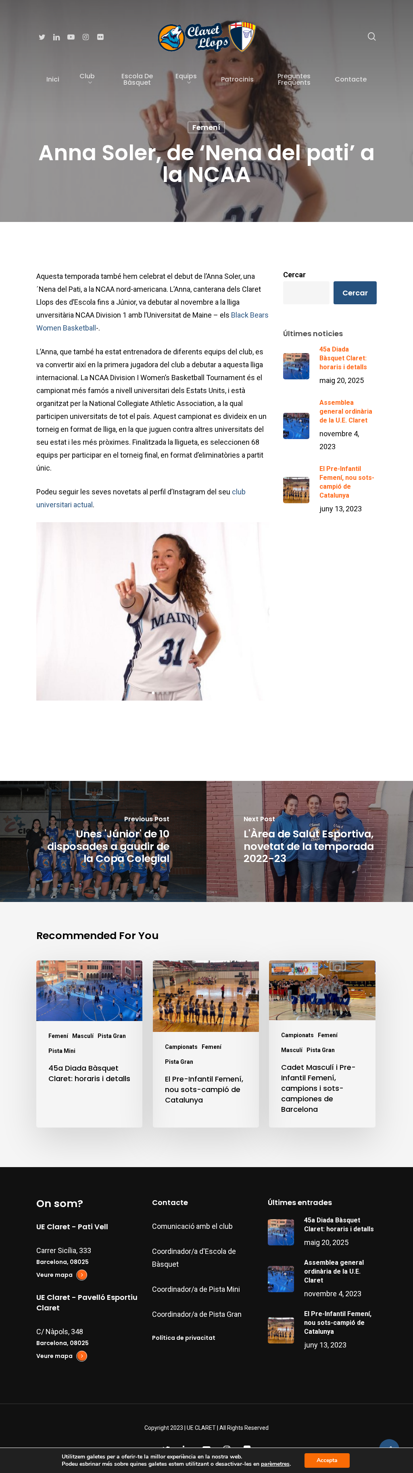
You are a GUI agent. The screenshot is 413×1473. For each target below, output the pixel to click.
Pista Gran (112, 1036)
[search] (372, 36)
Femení (206, 127)
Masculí (83, 1036)
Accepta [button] (327, 1460)
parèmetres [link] (275, 1464)
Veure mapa (54, 1275)
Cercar (294, 274)
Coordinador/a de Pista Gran (197, 1314)
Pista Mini (61, 1051)
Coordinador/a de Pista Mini (196, 1289)
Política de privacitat (183, 1338)
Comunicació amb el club (192, 1226)
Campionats (181, 1047)
